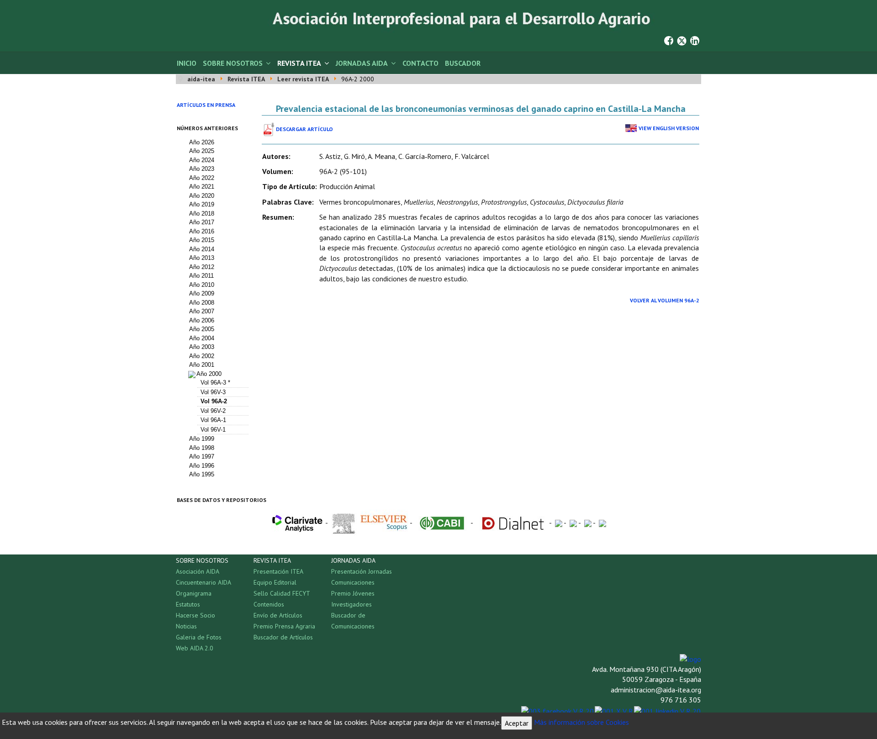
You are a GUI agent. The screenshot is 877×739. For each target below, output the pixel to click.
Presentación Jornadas (361, 571)
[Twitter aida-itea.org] (682, 39)
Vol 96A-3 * (215, 382)
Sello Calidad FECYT (282, 593)
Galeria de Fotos (199, 637)
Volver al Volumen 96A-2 (664, 300)
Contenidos (269, 604)
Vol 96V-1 (213, 429)
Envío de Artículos (278, 615)
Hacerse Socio (195, 615)
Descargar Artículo (304, 129)
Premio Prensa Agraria (284, 626)
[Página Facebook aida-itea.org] (668, 39)
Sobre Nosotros (233, 63)
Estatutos (188, 604)
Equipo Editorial (275, 582)
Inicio (186, 63)
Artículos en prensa (206, 104)
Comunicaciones (353, 582)
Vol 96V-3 (213, 392)
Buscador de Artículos (283, 637)
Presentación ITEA (278, 571)
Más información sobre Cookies (581, 722)
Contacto (420, 63)
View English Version (669, 128)
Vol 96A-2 (214, 401)
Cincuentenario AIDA (203, 582)
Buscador (463, 63)
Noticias (186, 626)
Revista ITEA (299, 63)
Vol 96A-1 (213, 420)
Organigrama (193, 593)
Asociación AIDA (197, 571)
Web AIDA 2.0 (194, 648)
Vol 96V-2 (213, 410)
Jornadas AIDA (362, 63)
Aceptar (516, 723)
